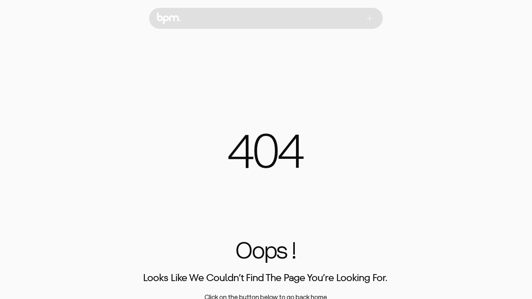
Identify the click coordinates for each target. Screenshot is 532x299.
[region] (266, 155)
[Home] (169, 18)
